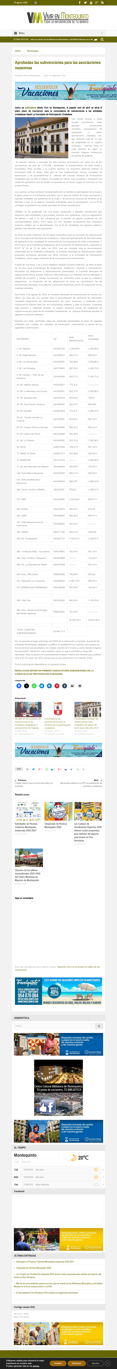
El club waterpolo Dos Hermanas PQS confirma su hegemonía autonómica (47, 1292)
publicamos (30, 107)
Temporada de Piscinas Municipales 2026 (55, 825)
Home (18, 51)
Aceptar (58, 1363)
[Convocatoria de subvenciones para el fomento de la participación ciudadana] (58, 709)
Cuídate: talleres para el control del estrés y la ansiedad (34, 783)
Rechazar (76, 1363)
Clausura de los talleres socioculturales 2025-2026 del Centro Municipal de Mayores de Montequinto (27, 875)
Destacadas (32, 51)
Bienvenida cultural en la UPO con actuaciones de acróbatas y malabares (81, 783)
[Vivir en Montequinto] (58, 17)
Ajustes (95, 1363)
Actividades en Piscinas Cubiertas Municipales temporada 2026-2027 (26, 827)
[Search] (99, 1026)
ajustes (36, 1366)
